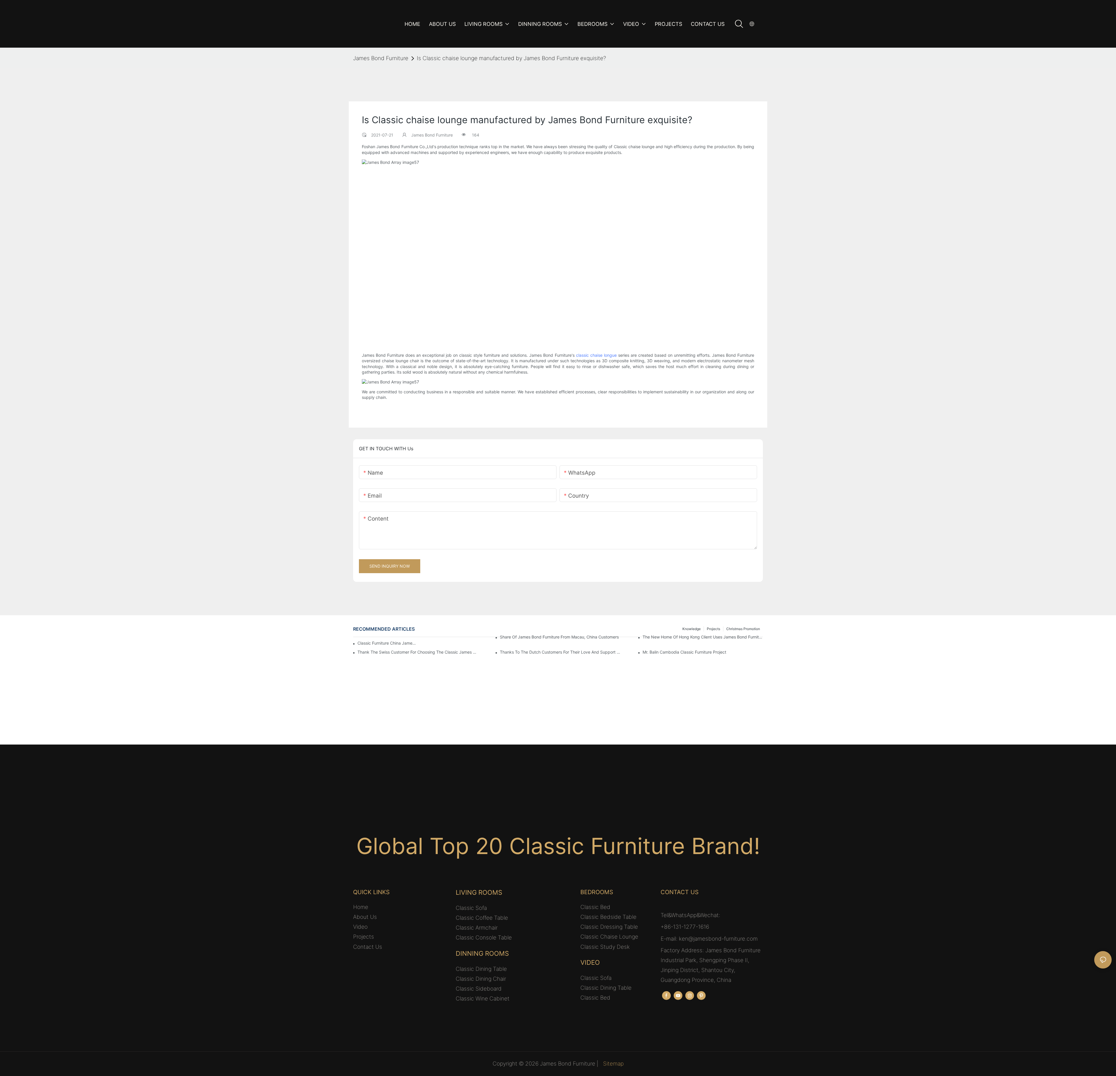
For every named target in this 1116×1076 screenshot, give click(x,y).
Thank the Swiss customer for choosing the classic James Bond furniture (417, 652)
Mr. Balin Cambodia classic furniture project (684, 652)
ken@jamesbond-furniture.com (718, 938)
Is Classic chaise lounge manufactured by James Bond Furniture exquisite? (511, 58)
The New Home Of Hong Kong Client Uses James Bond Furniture (703, 636)
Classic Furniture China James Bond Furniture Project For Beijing (386, 643)
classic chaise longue (596, 355)
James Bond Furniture (380, 58)
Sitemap (613, 1063)
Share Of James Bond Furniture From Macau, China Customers (559, 636)
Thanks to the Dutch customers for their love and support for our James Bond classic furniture (560, 652)
